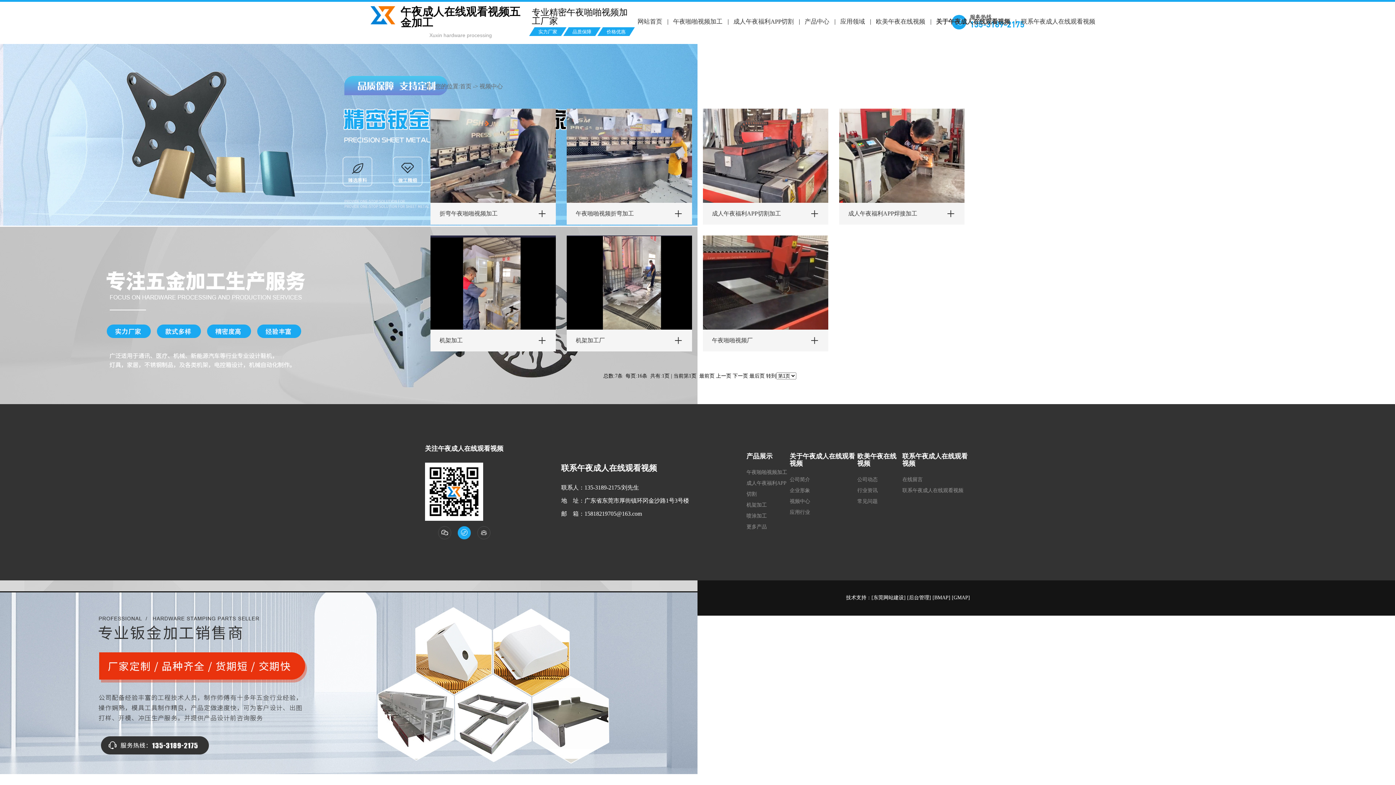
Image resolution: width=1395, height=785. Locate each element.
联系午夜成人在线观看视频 (1058, 21)
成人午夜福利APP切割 (763, 21)
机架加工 (757, 505)
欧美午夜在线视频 (900, 21)
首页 (466, 86)
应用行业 (800, 512)
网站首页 (650, 21)
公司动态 (867, 479)
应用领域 (852, 21)
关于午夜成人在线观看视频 (973, 21)
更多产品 (757, 527)
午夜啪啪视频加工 (698, 21)
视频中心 (491, 86)
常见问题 (867, 501)
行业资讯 (867, 490)
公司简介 (800, 479)
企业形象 (800, 490)
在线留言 (912, 479)
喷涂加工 (757, 516)
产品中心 (817, 21)
